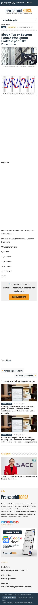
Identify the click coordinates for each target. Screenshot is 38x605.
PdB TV (12, 4)
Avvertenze (20, 2)
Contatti (12, 2)
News (8, 25)
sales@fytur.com (8, 578)
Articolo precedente (13, 370)
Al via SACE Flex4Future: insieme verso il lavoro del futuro (19, 477)
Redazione (12, 27)
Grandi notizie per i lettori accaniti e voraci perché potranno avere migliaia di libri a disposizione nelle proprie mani (19, 439)
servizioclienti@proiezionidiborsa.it (16, 587)
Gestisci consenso (9, 597)
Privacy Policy (22, 597)
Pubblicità (29, 2)
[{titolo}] (19, 14)
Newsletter (5, 4)
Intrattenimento (6, 404)
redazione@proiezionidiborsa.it (14, 570)
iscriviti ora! (19, 297)
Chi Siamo (4, 2)
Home (3, 25)
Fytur (31, 603)
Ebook (9, 360)
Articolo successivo (25, 375)
